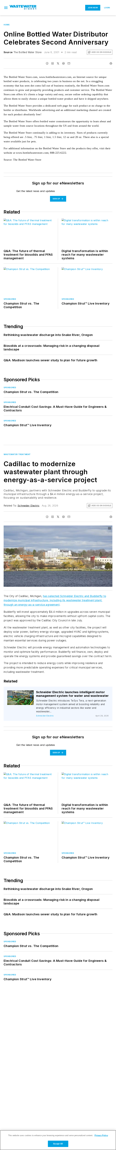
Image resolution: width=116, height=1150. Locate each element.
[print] (110, 63)
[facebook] (47, 63)
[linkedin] (52, 63)
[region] (58, 1140)
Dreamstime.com (100, 528)
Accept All (58, 1144)
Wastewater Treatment (17, 454)
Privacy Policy (101, 1135)
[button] (6, 7)
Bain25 (88, 528)
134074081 (21, 693)
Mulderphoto (22, 695)
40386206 (77, 528)
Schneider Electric (28, 505)
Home (7, 25)
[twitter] (58, 63)
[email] (68, 63)
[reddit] (63, 63)
